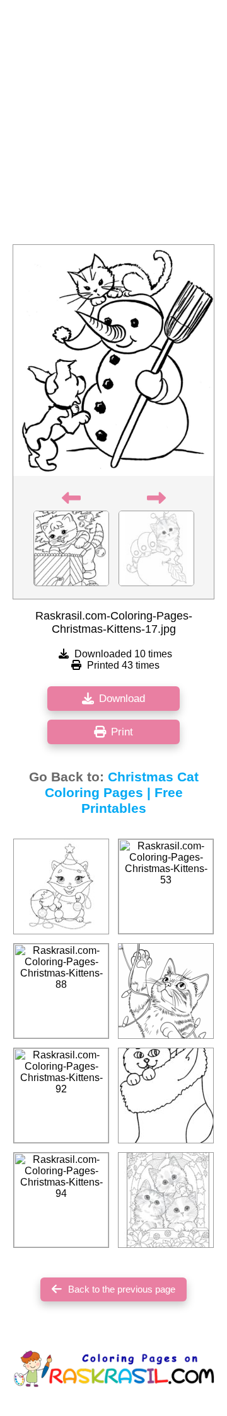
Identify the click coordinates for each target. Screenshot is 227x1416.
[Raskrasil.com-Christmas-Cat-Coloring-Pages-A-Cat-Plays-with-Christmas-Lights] (166, 991)
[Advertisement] (113, 126)
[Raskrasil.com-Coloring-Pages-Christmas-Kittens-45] (166, 1095)
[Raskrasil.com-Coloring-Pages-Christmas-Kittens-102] (61, 886)
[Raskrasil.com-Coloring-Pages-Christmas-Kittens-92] (61, 1095)
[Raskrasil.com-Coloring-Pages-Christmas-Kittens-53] (166, 886)
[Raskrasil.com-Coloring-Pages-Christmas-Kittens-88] (61, 991)
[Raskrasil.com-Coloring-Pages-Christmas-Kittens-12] (166, 1200)
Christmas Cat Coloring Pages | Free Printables (122, 792)
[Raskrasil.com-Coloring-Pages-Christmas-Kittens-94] (61, 1200)
